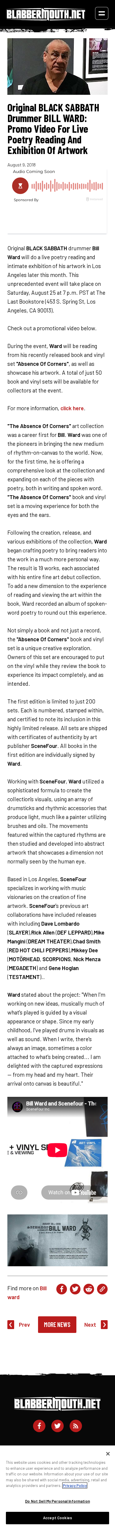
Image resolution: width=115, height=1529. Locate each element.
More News (57, 1324)
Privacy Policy (75, 1485)
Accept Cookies (57, 1517)
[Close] (107, 1453)
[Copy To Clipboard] (102, 1289)
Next (90, 1324)
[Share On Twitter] (75, 1289)
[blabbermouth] (46, 18)
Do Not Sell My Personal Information (57, 1501)
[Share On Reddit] (88, 1289)
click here (72, 408)
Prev (24, 1324)
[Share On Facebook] (61, 1289)
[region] (57, 1487)
